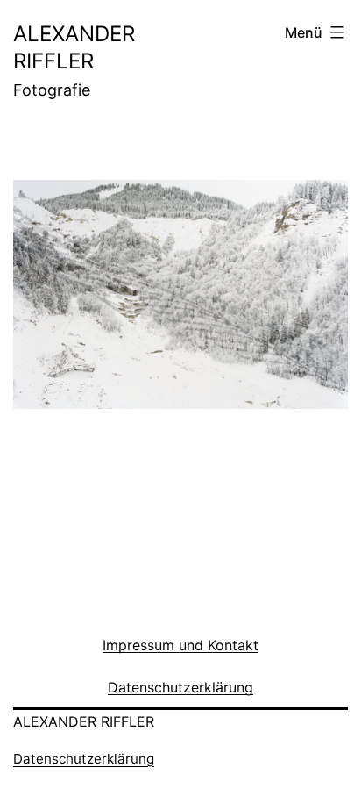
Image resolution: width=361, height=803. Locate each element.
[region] (180, 316)
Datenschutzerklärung (83, 758)
